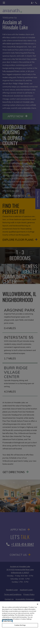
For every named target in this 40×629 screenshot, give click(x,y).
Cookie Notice (7, 621)
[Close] (37, 604)
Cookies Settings (20, 625)
